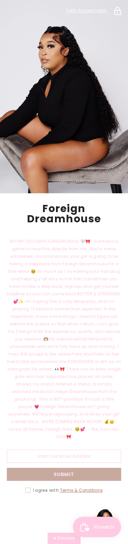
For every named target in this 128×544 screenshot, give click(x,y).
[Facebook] (25, 511)
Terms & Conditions (81, 490)
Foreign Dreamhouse (64, 214)
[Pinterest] (64, 511)
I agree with (46, 490)
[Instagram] (45, 511)
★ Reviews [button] (64, 538)
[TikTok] (83, 511)
